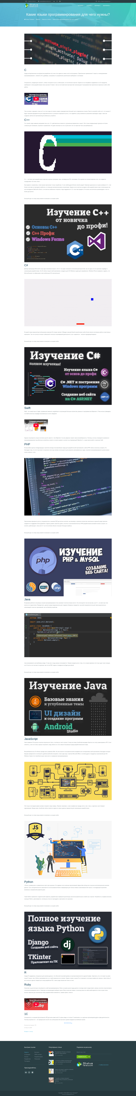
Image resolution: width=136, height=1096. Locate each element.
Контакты (36, 1052)
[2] (66, 1023)
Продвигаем (27, 1059)
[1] (64, 1023)
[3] (67, 1023)
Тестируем (27, 1061)
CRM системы (38, 1054)
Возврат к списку (28, 1031)
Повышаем (37, 1059)
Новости (26, 1052)
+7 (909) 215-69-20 (103, 1065)
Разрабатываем (38, 1056)
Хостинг (26, 1056)
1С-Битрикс (27, 1054)
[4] (68, 1023)
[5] (70, 1023)
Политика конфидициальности (68, 1094)
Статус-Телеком (73, 1092)
